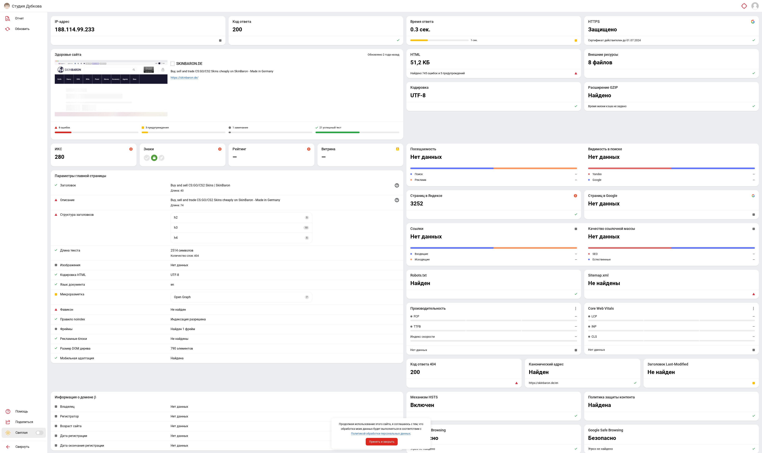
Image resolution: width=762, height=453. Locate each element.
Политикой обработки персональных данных (380, 433)
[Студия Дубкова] (7, 6)
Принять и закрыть (381, 441)
